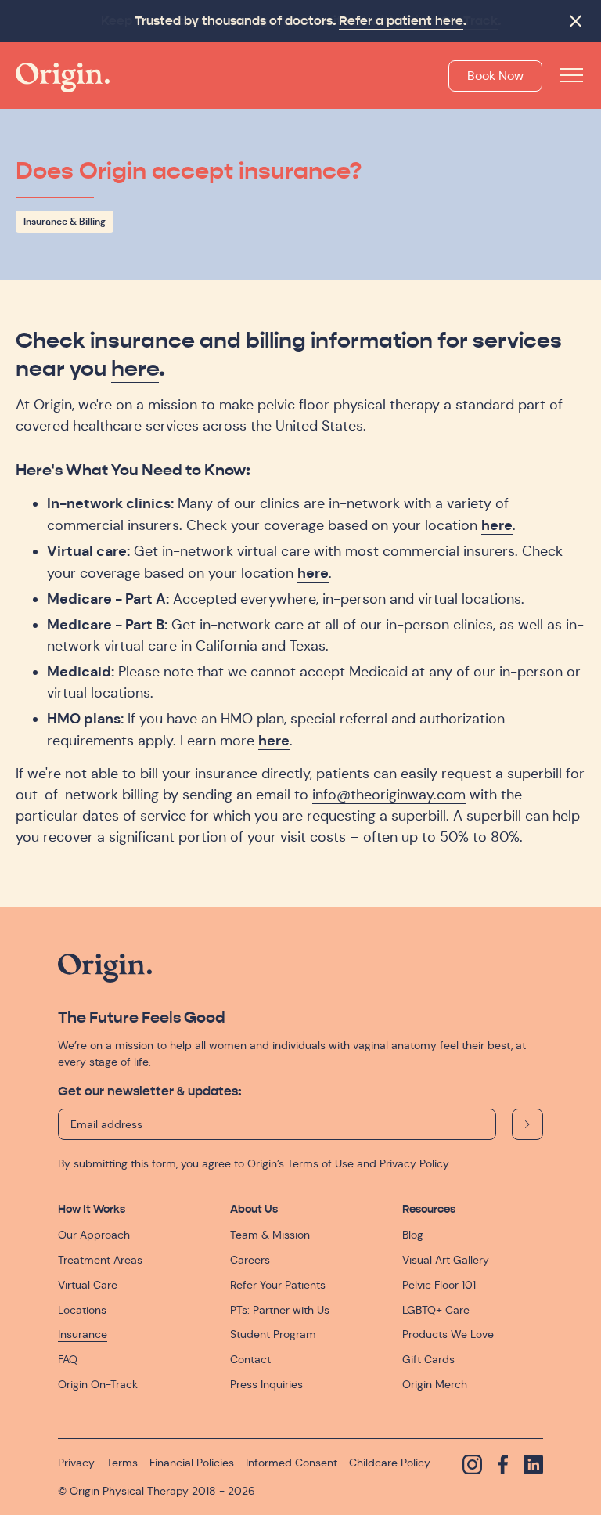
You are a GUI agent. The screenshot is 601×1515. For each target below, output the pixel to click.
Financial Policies (191, 1462)
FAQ (67, 1359)
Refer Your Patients (278, 1285)
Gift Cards (428, 1359)
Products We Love (448, 1334)
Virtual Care (87, 1285)
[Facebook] (503, 1464)
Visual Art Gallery (445, 1260)
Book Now (495, 75)
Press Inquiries (266, 1384)
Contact (250, 1359)
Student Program (273, 1334)
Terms (122, 1462)
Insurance (82, 1334)
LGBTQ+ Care (436, 1310)
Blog (412, 1235)
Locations (82, 1310)
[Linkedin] (533, 1464)
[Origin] (63, 77)
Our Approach (94, 1235)
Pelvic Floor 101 (439, 1285)
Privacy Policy (414, 1163)
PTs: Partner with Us (279, 1310)
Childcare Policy (389, 1462)
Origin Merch (434, 1384)
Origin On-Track (98, 1384)
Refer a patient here (401, 21)
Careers (250, 1260)
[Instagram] (472, 1464)
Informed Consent (291, 1462)
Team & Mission (270, 1235)
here (135, 368)
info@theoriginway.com (389, 794)
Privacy (76, 1462)
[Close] (575, 21)
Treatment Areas (100, 1260)
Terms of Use (320, 1163)
